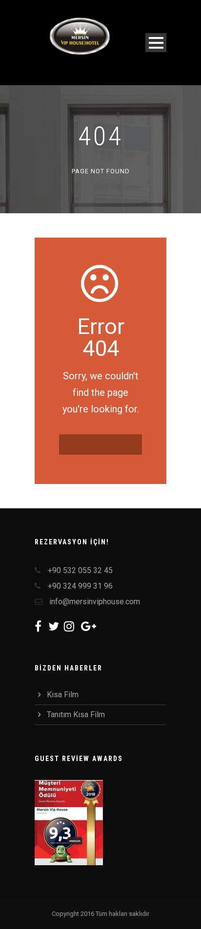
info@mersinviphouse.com (94, 601)
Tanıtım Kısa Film (76, 714)
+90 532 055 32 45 (80, 570)
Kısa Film (63, 694)
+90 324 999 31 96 (80, 586)
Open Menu (155, 42)
